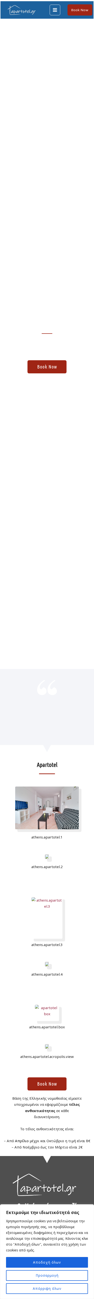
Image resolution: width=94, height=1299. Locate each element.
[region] (47, 1251)
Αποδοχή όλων (47, 1262)
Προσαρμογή (47, 1275)
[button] (79, 10)
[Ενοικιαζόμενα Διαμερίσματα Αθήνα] (22, 10)
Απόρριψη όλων (47, 1288)
